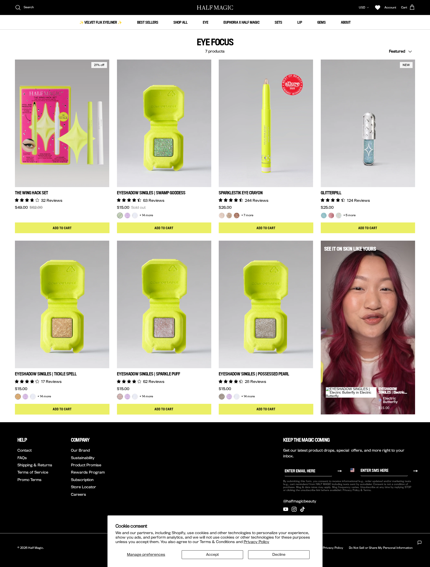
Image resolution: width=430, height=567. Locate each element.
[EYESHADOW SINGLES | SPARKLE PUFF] (120, 397)
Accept (212, 554)
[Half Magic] (215, 7)
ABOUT (346, 22)
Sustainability (83, 457)
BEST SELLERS (147, 22)
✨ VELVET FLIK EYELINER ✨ (100, 22)
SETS (278, 22)
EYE (205, 22)
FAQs (22, 457)
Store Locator (83, 487)
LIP (299, 22)
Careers (78, 494)
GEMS (321, 22)
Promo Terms (29, 479)
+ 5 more (349, 215)
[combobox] (354, 470)
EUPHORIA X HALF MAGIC (241, 22)
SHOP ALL (180, 22)
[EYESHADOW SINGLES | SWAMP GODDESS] (120, 215)
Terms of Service (32, 472)
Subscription (82, 479)
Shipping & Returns (34, 465)
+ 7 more (247, 215)
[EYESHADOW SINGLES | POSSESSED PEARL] (222, 397)
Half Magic (35, 548)
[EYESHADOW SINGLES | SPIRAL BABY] (135, 215)
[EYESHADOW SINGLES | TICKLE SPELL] (18, 397)
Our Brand (80, 450)
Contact (24, 450)
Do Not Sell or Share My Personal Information (381, 548)
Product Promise (86, 465)
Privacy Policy (256, 541)
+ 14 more (146, 215)
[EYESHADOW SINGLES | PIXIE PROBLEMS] (127, 215)
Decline (278, 554)
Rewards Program (88, 472)
